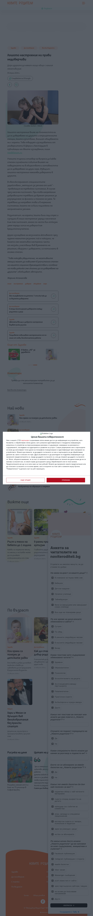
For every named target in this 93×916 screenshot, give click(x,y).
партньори (25, 440)
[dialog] (46, 458)
